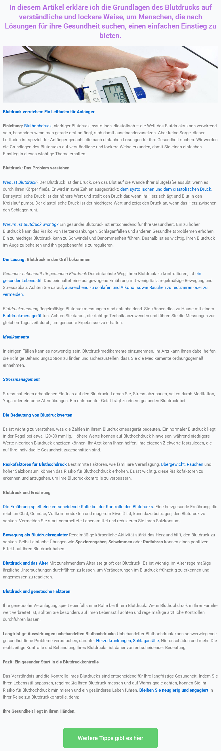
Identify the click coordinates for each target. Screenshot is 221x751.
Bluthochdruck (38, 125)
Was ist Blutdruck (19, 182)
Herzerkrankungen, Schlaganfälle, (128, 640)
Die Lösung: (14, 259)
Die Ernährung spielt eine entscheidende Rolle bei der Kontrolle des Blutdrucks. (78, 506)
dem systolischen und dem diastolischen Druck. (166, 189)
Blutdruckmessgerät (22, 315)
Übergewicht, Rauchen (182, 464)
